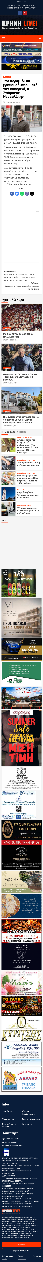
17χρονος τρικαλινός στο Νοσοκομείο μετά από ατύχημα (28, 510)
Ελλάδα (19, 437)
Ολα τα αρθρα (30, 8)
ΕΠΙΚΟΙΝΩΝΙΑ (11, 6)
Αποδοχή (21, 1244)
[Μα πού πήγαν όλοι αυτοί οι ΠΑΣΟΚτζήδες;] (21, 317)
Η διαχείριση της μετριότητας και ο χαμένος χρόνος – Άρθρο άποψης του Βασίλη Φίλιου (21, 420)
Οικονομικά (31, 460)
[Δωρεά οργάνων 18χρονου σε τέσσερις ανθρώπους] (8, 493)
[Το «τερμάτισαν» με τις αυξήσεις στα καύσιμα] (8, 462)
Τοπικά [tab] (22, 432)
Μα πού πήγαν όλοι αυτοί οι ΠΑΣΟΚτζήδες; (18, 335)
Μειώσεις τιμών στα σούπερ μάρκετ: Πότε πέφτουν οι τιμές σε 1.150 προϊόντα (27, 479)
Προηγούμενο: (19, 275)
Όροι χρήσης (8, 1119)
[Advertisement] (21, 235)
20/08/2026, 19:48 (12, 340)
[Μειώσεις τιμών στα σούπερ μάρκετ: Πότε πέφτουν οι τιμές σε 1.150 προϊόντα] (8, 478)
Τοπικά (29, 505)
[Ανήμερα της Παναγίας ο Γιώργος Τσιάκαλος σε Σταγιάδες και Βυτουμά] (21, 357)
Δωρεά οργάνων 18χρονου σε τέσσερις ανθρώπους (28, 495)
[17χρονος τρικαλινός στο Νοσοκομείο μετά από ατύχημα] (8, 509)
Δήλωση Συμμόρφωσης (28, 1112)
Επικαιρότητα (27, 437)
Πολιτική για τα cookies (9, 1125)
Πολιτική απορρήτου (31, 1119)
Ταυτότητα (37, 1256)
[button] (3, 38)
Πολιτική (7, 77)
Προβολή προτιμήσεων (21, 1251)
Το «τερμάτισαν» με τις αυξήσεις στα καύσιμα (28, 463)
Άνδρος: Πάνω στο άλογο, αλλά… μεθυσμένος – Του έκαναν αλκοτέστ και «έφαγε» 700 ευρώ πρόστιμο (27, 446)
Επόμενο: (22, 286)
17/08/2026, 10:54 (11, 383)
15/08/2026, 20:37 (11, 426)
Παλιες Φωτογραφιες (27, 6)
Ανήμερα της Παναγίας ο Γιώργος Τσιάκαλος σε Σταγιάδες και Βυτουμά (21, 377)
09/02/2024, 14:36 (13, 102)
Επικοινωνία (27, 1124)
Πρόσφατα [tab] (9, 432)
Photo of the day (15, 8)
